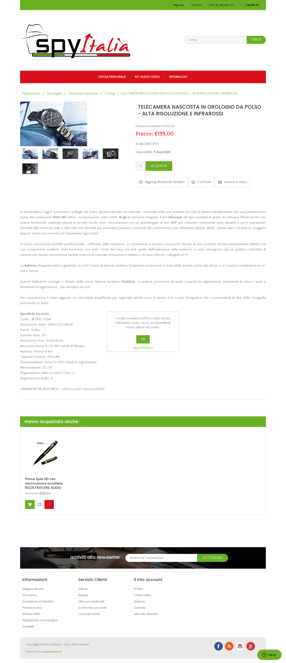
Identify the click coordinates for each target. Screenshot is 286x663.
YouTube (240, 646)
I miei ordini (142, 595)
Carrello (140, 608)
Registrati (178, 5)
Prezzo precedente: (149, 126)
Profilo (138, 589)
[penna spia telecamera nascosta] (45, 453)
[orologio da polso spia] (30, 153)
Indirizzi (139, 601)
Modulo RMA (31, 614)
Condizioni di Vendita (37, 601)
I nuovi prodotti (89, 614)
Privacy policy (32, 608)
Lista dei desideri (146, 614)
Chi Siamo (29, 595)
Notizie (83, 595)
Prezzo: (144, 134)
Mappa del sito (33, 589)
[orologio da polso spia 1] (50, 153)
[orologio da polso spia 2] (70, 153)
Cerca (82, 589)
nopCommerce (52, 651)
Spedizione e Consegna (40, 620)
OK (143, 339)
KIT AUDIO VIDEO (147, 77)
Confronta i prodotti (92, 608)
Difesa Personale (112, 77)
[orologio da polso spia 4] (110, 153)
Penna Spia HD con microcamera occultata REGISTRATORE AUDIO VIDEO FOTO (44, 485)
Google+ (250, 646)
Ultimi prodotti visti (91, 601)
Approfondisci (143, 348)
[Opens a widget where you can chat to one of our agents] (269, 655)
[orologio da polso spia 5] (30, 168)
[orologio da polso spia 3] (90, 153)
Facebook (218, 646)
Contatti (28, 626)
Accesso (196, 5)
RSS (229, 646)
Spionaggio (178, 77)
